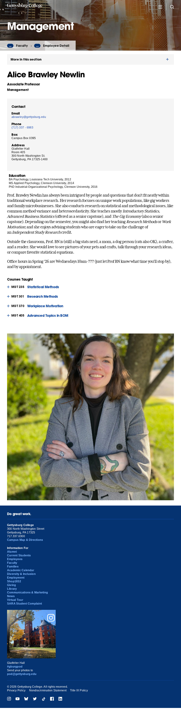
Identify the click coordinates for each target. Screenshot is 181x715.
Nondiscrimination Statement (47, 690)
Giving (11, 585)
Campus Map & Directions (25, 539)
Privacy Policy (16, 690)
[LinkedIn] (60, 699)
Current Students (19, 555)
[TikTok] (43, 699)
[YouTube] (17, 699)
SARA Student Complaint (24, 603)
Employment (15, 577)
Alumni (12, 551)
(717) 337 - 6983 (22, 127)
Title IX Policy (79, 690)
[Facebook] (52, 699)
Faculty (22, 46)
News (11, 596)
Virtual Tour (15, 599)
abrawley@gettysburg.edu (28, 116)
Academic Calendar (20, 570)
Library (12, 588)
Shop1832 (14, 581)
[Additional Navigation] (160, 6)
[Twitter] (35, 699)
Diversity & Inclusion (21, 573)
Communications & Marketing (27, 592)
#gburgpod (14, 666)
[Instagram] (9, 699)
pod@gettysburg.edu (21, 673)
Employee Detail (56, 46)
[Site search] (172, 6)
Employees (14, 559)
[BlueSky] (26, 699)
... (10, 46)
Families (13, 566)
